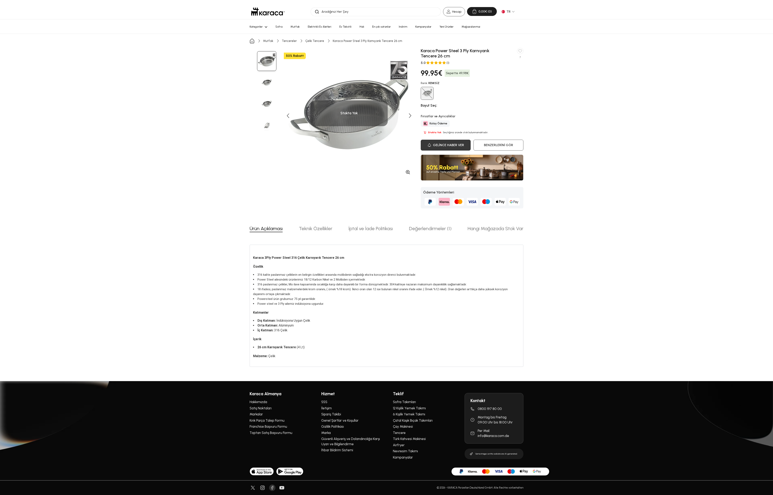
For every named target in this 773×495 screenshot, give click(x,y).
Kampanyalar (403, 457)
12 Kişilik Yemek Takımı (409, 408)
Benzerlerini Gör (498, 145)
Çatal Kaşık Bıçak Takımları (413, 420)
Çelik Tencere (314, 41)
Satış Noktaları (261, 408)
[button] (287, 115)
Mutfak (268, 41)
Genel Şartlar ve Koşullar (340, 420)
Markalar (256, 414)
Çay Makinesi (403, 426)
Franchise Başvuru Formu (268, 426)
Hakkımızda (258, 402)
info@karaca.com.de (493, 436)
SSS (324, 402)
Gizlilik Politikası (332, 426)
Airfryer (399, 445)
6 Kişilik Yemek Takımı (409, 414)
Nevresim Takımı (405, 451)
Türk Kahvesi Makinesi (409, 439)
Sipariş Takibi (331, 414)
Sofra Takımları (404, 402)
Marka (326, 433)
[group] (266, 61)
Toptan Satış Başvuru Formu (271, 433)
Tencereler (289, 41)
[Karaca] (268, 11)
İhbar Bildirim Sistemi (337, 450)
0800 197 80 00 (490, 409)
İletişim (326, 408)
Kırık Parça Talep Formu (267, 420)
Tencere (399, 433)
